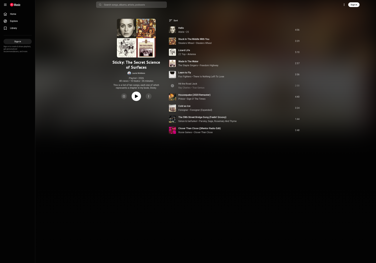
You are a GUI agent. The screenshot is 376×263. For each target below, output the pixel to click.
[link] (17, 14)
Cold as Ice (184, 106)
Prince (181, 98)
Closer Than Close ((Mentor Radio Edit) (199, 128)
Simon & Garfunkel (187, 121)
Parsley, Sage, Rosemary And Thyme (218, 121)
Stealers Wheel (186, 43)
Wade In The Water (188, 61)
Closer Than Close (203, 132)
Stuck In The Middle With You (193, 39)
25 (187, 32)
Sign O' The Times (196, 98)
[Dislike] (280, 30)
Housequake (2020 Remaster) (194, 94)
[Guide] (5, 4)
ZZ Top (182, 54)
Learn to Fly (184, 72)
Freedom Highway (209, 65)
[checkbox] (297, 30)
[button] (136, 73)
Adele (181, 32)
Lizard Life (184, 50)
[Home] (15, 4)
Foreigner (183, 110)
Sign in (354, 5)
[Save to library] (124, 96)
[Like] (275, 30)
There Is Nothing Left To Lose (208, 76)
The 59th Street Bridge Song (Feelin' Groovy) (202, 117)
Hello (181, 28)
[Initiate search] (100, 4)
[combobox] (135, 5)
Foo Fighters (184, 76)
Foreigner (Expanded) (201, 110)
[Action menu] (148, 96)
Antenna (192, 54)
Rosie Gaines (185, 132)
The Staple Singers (188, 65)
